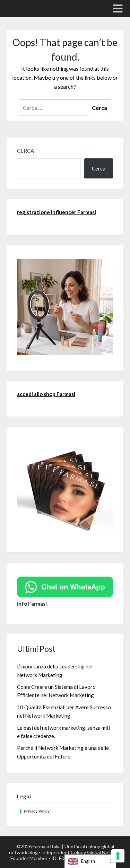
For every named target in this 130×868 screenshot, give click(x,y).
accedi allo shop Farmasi (46, 394)
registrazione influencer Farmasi (56, 212)
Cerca (25, 151)
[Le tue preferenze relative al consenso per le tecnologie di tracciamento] (117, 855)
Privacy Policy (37, 811)
